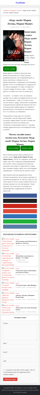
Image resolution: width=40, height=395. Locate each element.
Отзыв (5, 323)
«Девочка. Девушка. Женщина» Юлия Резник (25, 296)
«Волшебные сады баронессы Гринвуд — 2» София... (25, 257)
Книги (19, 10)
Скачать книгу (27, 148)
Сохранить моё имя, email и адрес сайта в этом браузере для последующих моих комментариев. (19, 372)
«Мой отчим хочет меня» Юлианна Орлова (26, 309)
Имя (5, 343)
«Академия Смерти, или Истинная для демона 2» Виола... (26, 271)
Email (5, 352)
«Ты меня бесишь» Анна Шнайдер (26, 285)
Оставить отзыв (14, 27)
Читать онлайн (10, 69)
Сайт (4, 361)
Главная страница (9, 10)
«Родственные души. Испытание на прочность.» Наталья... (26, 242)
